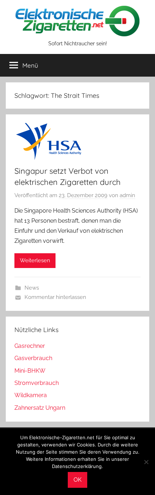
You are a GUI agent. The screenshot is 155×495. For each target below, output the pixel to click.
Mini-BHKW (29, 370)
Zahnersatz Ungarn (39, 407)
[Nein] (146, 462)
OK (77, 479)
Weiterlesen (35, 260)
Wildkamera (30, 395)
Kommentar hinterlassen (55, 297)
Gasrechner (29, 345)
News (32, 288)
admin (127, 195)
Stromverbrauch (36, 383)
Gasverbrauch (33, 358)
